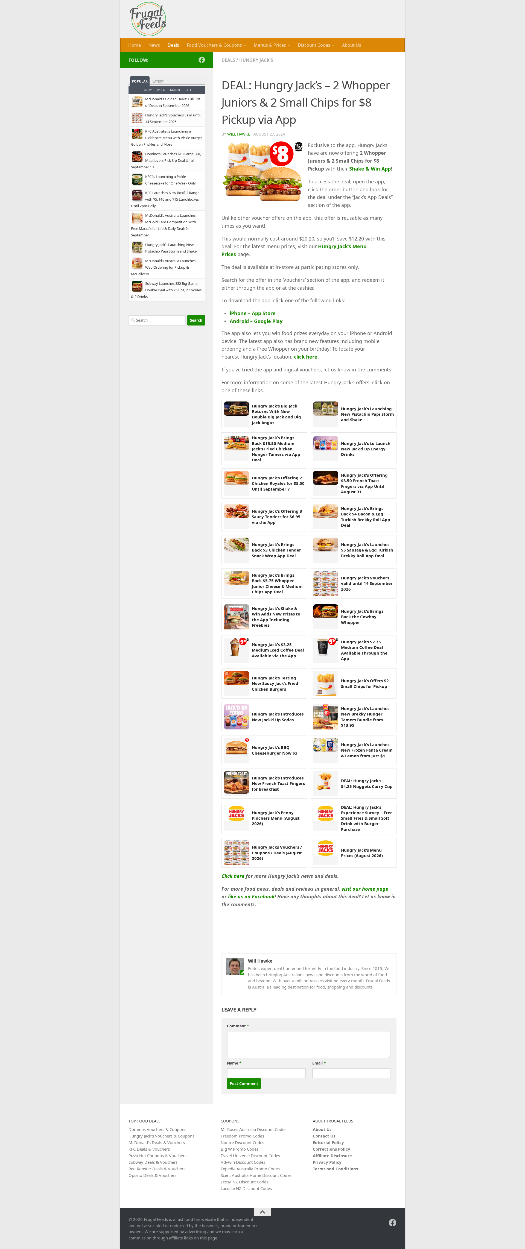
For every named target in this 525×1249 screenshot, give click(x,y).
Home (134, 45)
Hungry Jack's (256, 60)
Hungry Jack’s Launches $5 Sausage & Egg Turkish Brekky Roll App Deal (367, 550)
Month (175, 90)
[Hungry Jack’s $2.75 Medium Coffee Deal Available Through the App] (325, 650)
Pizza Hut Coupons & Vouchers (157, 1155)
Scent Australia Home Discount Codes (256, 1175)
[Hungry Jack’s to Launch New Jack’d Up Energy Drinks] (325, 448)
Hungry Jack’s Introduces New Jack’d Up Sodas (278, 716)
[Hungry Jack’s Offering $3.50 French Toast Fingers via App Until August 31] (325, 483)
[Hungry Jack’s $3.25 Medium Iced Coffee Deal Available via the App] (236, 650)
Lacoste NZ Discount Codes (246, 1188)
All (189, 90)
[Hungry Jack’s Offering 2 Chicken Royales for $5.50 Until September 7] (236, 483)
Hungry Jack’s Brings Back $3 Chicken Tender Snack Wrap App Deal (276, 550)
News (154, 45)
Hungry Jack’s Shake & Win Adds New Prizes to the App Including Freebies (276, 617)
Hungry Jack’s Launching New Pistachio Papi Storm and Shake (367, 414)
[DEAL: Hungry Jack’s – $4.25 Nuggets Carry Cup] (325, 783)
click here (305, 356)
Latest (158, 81)
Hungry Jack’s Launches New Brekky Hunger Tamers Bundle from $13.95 (365, 717)
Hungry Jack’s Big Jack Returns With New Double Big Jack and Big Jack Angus (276, 414)
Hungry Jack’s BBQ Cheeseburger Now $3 (275, 749)
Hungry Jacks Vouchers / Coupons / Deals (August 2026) (277, 852)
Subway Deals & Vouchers (153, 1162)
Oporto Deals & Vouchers (152, 1175)
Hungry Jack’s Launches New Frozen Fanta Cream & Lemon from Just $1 (367, 750)
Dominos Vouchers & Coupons (157, 1129)
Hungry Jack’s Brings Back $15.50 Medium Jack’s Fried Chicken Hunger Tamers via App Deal (276, 448)
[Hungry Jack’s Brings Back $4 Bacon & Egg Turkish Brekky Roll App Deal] (325, 516)
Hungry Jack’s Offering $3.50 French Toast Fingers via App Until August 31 (364, 483)
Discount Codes (314, 45)
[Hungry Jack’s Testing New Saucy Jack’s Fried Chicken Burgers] (236, 683)
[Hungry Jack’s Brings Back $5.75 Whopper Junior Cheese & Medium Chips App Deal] (236, 583)
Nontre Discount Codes (242, 1142)
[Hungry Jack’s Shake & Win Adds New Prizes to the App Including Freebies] (236, 616)
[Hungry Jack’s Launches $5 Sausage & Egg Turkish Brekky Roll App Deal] (325, 550)
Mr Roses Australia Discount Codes (253, 1129)
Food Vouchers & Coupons (214, 45)
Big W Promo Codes (239, 1149)
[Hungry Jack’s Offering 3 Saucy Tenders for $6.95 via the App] (236, 516)
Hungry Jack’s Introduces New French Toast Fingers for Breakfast (278, 783)
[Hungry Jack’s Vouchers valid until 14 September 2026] (325, 583)
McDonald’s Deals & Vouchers (157, 1142)
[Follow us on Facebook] (202, 60)
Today (147, 90)
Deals (173, 45)
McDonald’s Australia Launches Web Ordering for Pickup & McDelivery (163, 267)
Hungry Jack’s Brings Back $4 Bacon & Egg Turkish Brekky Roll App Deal (365, 517)
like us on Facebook (251, 896)
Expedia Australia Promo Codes (250, 1168)
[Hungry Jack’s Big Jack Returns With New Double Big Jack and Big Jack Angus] (236, 414)
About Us (351, 45)
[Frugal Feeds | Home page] (148, 19)
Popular (140, 81)
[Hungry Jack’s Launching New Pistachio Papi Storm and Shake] (325, 414)
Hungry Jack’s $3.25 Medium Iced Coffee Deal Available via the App (278, 650)
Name (234, 1063)
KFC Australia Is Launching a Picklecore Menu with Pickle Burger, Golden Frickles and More (166, 138)
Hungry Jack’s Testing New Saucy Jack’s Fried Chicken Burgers (275, 683)
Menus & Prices (270, 45)
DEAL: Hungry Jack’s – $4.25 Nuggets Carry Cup (367, 783)
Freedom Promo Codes (242, 1136)
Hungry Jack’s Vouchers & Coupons (161, 1136)
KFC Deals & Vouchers (149, 1149)
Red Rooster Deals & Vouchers (157, 1168)
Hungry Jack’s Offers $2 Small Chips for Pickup (365, 683)
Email (319, 1063)
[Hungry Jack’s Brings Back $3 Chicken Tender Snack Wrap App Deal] (236, 550)
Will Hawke (238, 134)
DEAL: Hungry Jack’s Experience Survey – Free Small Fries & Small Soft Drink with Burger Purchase (367, 818)
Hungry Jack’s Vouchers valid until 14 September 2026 (367, 583)
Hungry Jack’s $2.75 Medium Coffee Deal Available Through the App (364, 650)
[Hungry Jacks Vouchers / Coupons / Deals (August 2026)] (236, 852)
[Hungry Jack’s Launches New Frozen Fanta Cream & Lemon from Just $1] (325, 750)
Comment (238, 1025)
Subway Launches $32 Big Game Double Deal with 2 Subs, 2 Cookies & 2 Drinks (166, 290)
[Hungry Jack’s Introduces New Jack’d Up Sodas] (236, 716)
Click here (232, 876)
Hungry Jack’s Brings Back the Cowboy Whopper (362, 616)
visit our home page (365, 889)
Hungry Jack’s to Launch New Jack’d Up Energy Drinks (365, 449)
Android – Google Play (256, 321)
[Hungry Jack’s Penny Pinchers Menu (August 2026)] (236, 818)
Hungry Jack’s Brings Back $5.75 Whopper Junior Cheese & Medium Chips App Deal (277, 583)
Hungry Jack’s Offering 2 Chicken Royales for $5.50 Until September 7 (278, 483)
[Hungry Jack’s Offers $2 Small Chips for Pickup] (325, 683)
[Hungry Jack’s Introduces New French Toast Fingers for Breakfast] (236, 783)
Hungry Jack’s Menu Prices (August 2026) (362, 852)
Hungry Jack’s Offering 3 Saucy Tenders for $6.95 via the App (277, 516)
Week (161, 90)
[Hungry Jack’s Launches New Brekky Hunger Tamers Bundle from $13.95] (325, 716)
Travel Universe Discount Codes (250, 1155)
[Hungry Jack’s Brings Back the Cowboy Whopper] (325, 616)
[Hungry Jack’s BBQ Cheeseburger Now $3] (236, 750)
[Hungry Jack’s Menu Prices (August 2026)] (325, 852)
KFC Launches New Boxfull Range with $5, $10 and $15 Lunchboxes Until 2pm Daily (165, 199)
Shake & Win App (369, 168)
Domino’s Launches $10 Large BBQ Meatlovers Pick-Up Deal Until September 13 (166, 160)
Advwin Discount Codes (243, 1162)
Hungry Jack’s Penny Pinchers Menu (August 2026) (276, 818)
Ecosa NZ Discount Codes (244, 1182)
